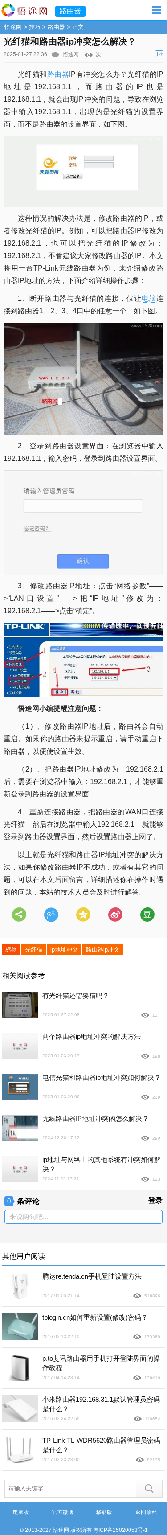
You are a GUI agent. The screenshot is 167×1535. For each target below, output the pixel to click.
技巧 (35, 27)
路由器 (56, 27)
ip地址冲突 (64, 949)
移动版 (104, 1512)
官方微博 (62, 1512)
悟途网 (13, 27)
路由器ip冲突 (102, 949)
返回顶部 (146, 1512)
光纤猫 (33, 949)
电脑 (149, 298)
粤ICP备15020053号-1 (120, 1530)
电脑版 (21, 1512)
